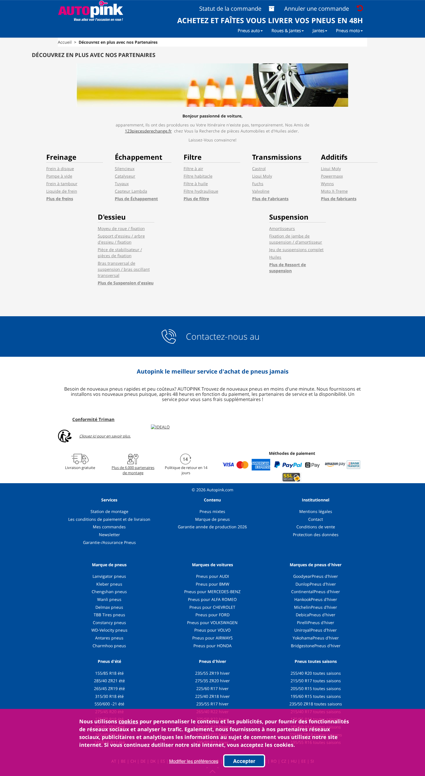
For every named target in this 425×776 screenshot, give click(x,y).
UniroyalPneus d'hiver (315, 630)
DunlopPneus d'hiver (315, 584)
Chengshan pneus (109, 591)
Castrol (259, 168)
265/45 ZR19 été (109, 688)
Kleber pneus (109, 584)
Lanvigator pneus (109, 576)
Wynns (327, 183)
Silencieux (124, 168)
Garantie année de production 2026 (212, 526)
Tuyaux (122, 183)
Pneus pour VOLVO (212, 630)
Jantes (318, 30)
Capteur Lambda (131, 191)
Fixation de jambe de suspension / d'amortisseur (295, 239)
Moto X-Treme (334, 191)
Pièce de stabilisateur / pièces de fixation (120, 252)
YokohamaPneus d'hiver (316, 638)
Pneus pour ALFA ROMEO (212, 599)
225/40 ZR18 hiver (212, 696)
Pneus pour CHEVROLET (212, 607)
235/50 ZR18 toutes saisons (315, 704)
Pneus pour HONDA (212, 645)
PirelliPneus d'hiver (315, 622)
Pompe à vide (59, 176)
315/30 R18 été (109, 696)
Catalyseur (125, 176)
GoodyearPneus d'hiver (315, 576)
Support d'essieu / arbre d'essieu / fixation (121, 239)
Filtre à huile (196, 183)
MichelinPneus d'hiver (315, 607)
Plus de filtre (196, 198)
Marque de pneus (212, 519)
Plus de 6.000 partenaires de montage (133, 470)
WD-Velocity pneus (109, 630)
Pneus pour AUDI (212, 576)
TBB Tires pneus (109, 614)
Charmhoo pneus (109, 645)
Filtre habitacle (198, 176)
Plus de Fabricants (270, 198)
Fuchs (257, 183)
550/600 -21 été (109, 704)
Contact (315, 519)
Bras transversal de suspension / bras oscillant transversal (124, 269)
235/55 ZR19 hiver (212, 673)
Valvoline (260, 191)
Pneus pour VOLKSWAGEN (212, 622)
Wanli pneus (109, 599)
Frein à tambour (61, 183)
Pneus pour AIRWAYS (212, 638)
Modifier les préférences (193, 761)
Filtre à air (193, 168)
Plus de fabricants (338, 198)
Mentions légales (315, 511)
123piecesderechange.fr (148, 131)
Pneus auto (249, 30)
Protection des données (316, 534)
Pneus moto (348, 30)
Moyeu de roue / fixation (121, 228)
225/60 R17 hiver (212, 688)
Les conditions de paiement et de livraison (109, 519)
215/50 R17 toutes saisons (316, 680)
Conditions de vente (315, 526)
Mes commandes (109, 526)
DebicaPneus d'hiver (315, 614)
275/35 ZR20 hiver (212, 680)
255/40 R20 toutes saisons (316, 673)
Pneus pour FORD (212, 614)
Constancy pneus (109, 622)
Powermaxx (332, 176)
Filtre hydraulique (201, 191)
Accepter (244, 761)
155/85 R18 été (109, 673)
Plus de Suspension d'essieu (126, 283)
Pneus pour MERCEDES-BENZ (212, 591)
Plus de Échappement (136, 198)
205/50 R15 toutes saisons (316, 688)
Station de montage (109, 511)
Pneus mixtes (212, 511)
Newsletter (109, 534)
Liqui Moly (262, 176)
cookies (128, 721)
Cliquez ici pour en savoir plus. (105, 436)
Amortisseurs (282, 228)
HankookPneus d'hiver (315, 599)
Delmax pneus (109, 607)
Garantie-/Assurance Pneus (109, 542)
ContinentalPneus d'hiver (315, 591)
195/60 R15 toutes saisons (316, 696)
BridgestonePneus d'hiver (316, 645)
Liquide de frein (61, 191)
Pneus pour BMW (212, 584)
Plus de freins (59, 198)
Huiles (275, 257)
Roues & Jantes (286, 30)
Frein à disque (60, 168)
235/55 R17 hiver (212, 704)
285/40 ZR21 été (109, 680)
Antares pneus (109, 638)
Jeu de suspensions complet (296, 249)
